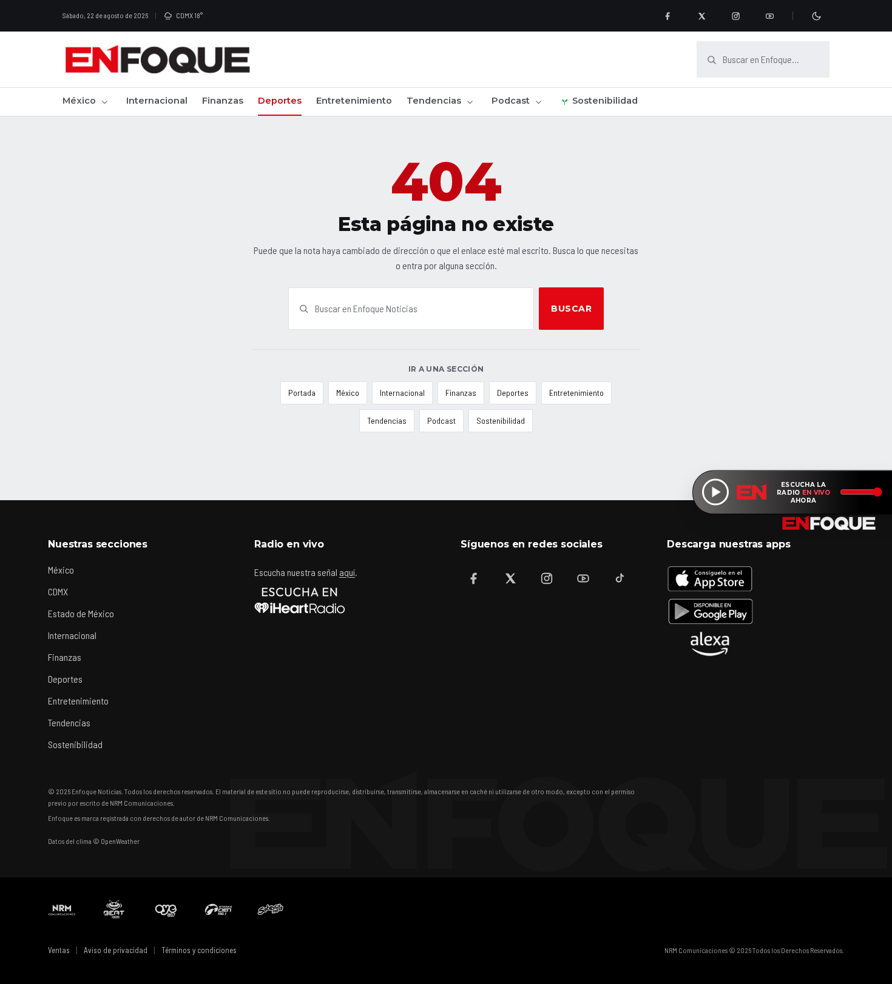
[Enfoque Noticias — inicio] (157, 59)
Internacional (157, 100)
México (79, 100)
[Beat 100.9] (114, 909)
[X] (701, 16)
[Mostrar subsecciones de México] (104, 102)
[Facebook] (667, 16)
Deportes (280, 100)
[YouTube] (769, 16)
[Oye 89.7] (166, 909)
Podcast (511, 100)
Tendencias (434, 100)
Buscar (571, 308)
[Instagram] (735, 16)
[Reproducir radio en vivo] (715, 492)
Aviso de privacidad (115, 950)
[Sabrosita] (271, 909)
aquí (347, 572)
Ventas (59, 950)
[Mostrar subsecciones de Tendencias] (469, 102)
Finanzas (222, 100)
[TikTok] (619, 578)
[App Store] (710, 578)
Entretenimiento (354, 100)
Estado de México (81, 613)
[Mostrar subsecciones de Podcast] (538, 102)
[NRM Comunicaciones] (62, 909)
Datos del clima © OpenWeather (94, 841)
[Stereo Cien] (218, 909)
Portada (302, 392)
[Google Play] (710, 611)
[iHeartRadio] (299, 600)
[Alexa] (710, 644)
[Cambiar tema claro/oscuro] (816, 16)
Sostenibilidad (605, 100)
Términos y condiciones (199, 950)
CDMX (58, 591)
